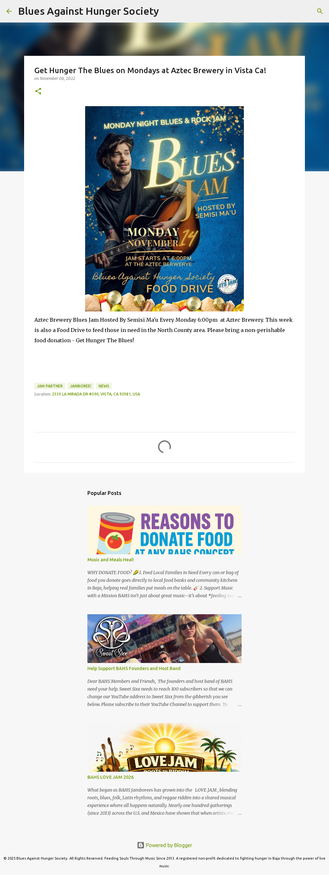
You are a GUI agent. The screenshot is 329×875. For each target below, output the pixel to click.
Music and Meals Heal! (110, 559)
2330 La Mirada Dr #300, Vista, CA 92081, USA (96, 394)
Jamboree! (80, 386)
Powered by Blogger (168, 845)
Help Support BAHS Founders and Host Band (134, 668)
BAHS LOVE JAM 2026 (110, 777)
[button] (38, 91)
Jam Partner (50, 386)
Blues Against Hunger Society (88, 11)
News (104, 386)
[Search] (168, 11)
